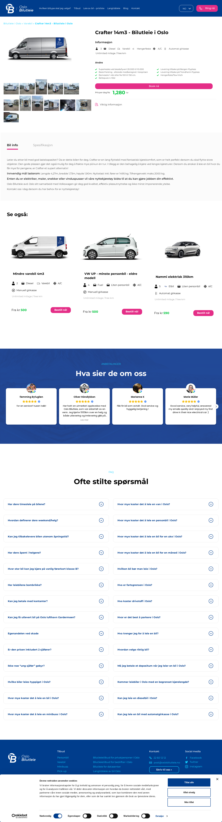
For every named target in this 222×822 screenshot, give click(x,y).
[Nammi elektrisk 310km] (182, 248)
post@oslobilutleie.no (167, 762)
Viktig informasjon (111, 104)
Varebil (28, 23)
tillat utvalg (189, 792)
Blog (125, 8)
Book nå (154, 86)
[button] (216, 406)
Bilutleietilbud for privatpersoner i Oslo (116, 757)
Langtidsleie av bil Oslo (107, 771)
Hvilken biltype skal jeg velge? (55, 8)
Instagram (196, 766)
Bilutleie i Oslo (12, 23)
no (184, 8)
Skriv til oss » (164, 769)
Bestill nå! (60, 309)
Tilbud (77, 8)
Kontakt (135, 8)
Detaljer (160, 816)
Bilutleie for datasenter (107, 766)
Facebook (196, 757)
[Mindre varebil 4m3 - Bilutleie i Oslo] (39, 247)
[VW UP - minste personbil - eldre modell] (111, 247)
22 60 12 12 (160, 757)
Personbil (63, 757)
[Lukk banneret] (217, 779)
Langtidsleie (113, 8)
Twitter (194, 762)
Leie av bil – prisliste (93, 8)
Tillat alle (189, 782)
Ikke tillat (189, 802)
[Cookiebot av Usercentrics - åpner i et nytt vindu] (19, 816)
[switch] (87, 816)
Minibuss (62, 766)
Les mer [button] (31, 420)
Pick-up (62, 771)
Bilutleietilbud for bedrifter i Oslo (112, 762)
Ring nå (210, 8)
